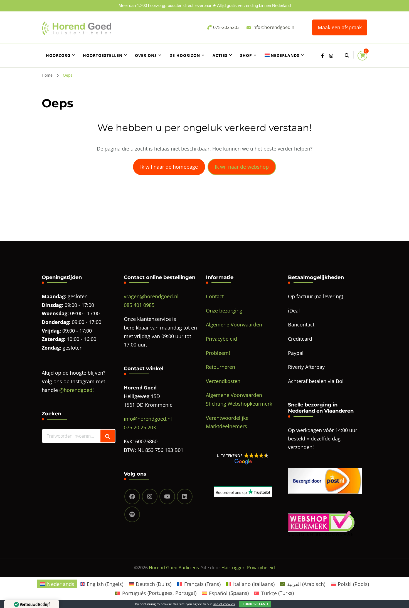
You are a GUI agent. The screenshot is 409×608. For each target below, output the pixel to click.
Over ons (146, 55)
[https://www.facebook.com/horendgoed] (132, 496)
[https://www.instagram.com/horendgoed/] (149, 496)
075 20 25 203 (140, 427)
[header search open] (347, 55)
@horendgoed (75, 390)
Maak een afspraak (340, 27)
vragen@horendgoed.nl (151, 296)
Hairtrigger (233, 568)
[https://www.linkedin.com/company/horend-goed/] (185, 496)
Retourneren (220, 367)
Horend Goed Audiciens (174, 568)
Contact (215, 296)
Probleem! (218, 353)
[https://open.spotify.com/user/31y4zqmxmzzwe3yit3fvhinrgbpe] (132, 514)
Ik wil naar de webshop (242, 166)
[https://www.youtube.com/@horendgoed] (167, 496)
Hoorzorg (58, 55)
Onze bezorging (224, 310)
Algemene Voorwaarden (234, 324)
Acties (220, 55)
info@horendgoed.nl (148, 418)
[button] (243, 458)
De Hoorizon (184, 55)
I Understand (255, 604)
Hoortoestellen (102, 55)
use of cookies (224, 604)
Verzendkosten (223, 381)
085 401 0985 (139, 305)
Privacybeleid (221, 338)
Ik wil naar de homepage (169, 166)
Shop (246, 55)
